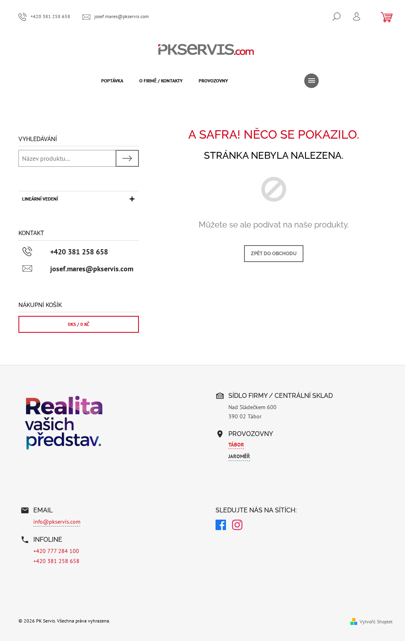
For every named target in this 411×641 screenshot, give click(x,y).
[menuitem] (112, 81)
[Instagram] (237, 526)
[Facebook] (221, 526)
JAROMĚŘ (239, 456)
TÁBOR (236, 444)
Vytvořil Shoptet (376, 621)
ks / (79, 324)
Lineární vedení (40, 199)
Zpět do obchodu (274, 253)
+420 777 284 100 (56, 551)
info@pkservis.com (56, 521)
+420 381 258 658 (56, 561)
